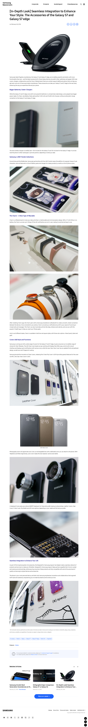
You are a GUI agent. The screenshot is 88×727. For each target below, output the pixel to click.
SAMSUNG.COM (80, 710)
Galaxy (23, 638)
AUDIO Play (68, 24)
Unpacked (49, 638)
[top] (85, 725)
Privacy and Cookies (64, 710)
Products (46, 4)
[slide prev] (74, 667)
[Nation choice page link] (84, 4)
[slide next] (77, 667)
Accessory (12, 638)
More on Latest (43, 696)
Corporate (35, 4)
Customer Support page (47, 653)
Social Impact (58, 4)
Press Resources (73, 4)
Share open (74, 24)
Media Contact (34, 654)
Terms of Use (56, 710)
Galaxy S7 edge (35, 638)
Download (71, 24)
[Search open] (81, 4)
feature (18, 638)
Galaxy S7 (28, 638)
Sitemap (50, 710)
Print (77, 24)
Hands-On (43, 638)
